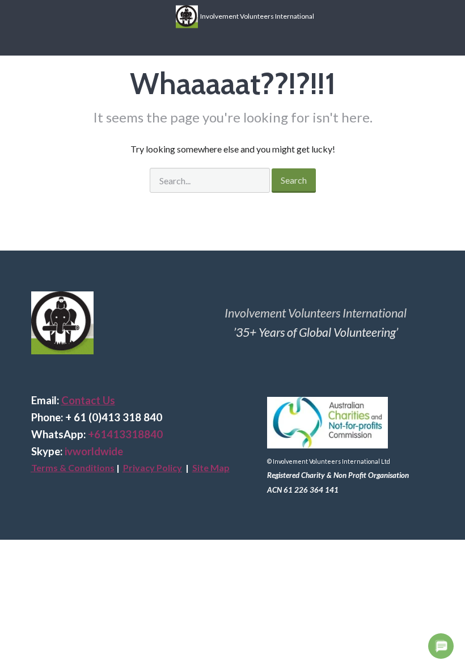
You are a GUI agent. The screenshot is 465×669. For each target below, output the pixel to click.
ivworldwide (94, 451)
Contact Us (88, 400)
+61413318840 (125, 434)
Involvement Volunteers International (256, 15)
